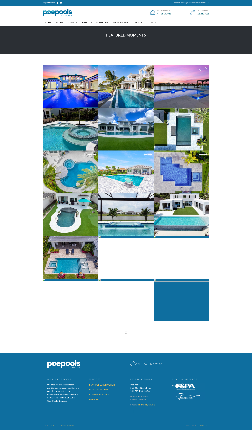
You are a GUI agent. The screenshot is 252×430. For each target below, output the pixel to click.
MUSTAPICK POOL (181, 250)
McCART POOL (126, 122)
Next (94, 69)
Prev (90, 69)
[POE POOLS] (57, 12)
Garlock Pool (126, 293)
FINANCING (94, 399)
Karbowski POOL (181, 122)
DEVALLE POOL (126, 165)
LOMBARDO (202, 425)
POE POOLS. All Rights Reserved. (63, 425)
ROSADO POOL (181, 293)
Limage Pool (70, 122)
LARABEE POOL (126, 250)
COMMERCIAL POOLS (99, 394)
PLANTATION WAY (70, 250)
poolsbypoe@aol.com (145, 405)
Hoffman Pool (70, 293)
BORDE (126, 208)
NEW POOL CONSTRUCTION (102, 385)
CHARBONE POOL (70, 208)
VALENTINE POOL (181, 80)
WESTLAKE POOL (181, 165)
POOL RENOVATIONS (98, 390)
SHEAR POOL (71, 80)
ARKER (126, 80)
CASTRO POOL (70, 165)
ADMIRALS (181, 208)
